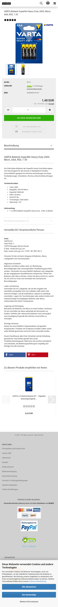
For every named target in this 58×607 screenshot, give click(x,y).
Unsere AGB (6, 453)
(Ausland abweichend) (34, 89)
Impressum (6, 458)
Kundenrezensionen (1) (16, 220)
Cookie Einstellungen (10, 489)
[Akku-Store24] (5, 3)
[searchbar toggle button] (41, 3)
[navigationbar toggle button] (54, 3)
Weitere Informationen (29, 602)
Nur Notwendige (29, 595)
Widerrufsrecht (7, 467)
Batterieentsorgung (9, 471)
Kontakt (5, 462)
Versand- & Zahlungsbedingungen (15, 480)
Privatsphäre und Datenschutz (13, 449)
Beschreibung (11, 145)
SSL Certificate (29, 546)
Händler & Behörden (9, 485)
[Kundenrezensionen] (10, 22)
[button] (8, 110)
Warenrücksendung (9, 476)
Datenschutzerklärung (37, 581)
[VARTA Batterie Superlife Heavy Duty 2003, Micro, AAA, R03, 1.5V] (29, 43)
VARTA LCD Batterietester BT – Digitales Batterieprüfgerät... (29, 397)
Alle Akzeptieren (29, 587)
